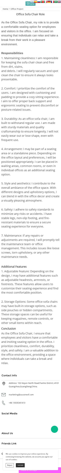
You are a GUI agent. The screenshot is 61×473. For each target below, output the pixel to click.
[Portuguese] (42, 2)
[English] (59, 2)
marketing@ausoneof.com (21, 394)
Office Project (17, 9)
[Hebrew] (32, 2)
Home (5, 9)
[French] (52, 2)
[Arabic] (56, 2)
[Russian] (39, 2)
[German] (49, 2)
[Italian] (45, 2)
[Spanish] (35, 2)
